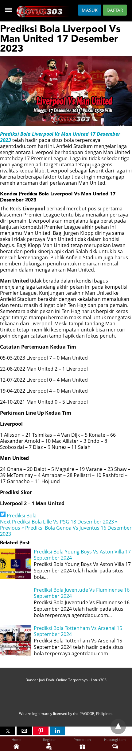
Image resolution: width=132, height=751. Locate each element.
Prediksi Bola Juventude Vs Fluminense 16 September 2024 (82, 593)
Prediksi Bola (22, 515)
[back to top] (118, 726)
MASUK (90, 10)
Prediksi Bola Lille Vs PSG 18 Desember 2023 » (59, 521)
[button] (7, 731)
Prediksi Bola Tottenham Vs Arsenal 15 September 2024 (78, 631)
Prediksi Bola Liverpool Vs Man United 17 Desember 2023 (60, 137)
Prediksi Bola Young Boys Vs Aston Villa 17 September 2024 (82, 554)
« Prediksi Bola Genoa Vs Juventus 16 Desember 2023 (66, 530)
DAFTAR (115, 10)
